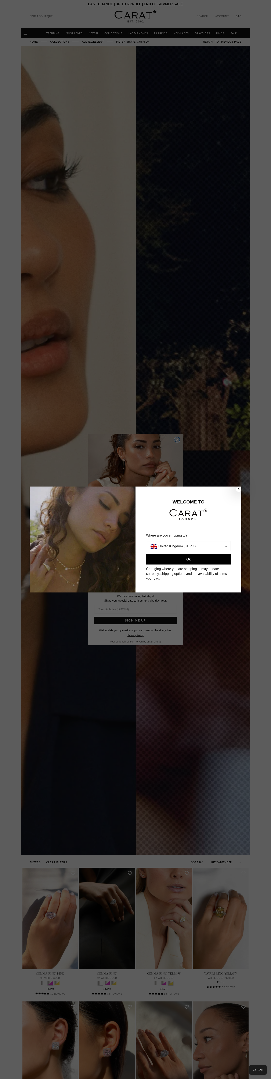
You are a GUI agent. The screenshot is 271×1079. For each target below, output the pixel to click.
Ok (188, 559)
